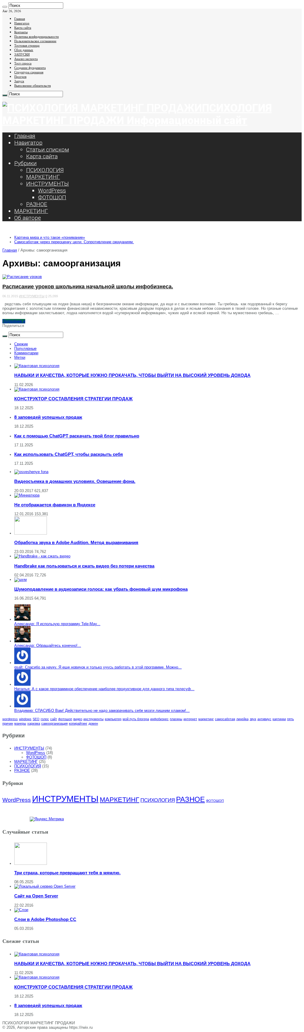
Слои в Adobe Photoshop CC (45, 919)
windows (25, 719)
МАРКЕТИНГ (43, 176)
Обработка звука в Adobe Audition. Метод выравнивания (76, 542)
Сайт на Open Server (36, 895)
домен (93, 723)
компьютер (113, 719)
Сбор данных (23, 50)
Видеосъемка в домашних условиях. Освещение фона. (74, 481)
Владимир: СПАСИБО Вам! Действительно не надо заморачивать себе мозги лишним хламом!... (102, 710)
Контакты (21, 32)
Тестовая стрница (26, 45)
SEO (36, 719)
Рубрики (25, 163)
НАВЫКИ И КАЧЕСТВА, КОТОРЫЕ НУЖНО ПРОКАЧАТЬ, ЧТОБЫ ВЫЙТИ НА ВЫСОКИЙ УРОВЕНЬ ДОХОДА (132, 375)
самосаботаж (225, 719)
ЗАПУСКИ (22, 54)
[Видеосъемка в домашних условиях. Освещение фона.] (31, 472)
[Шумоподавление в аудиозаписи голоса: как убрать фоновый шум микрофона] (20, 579)
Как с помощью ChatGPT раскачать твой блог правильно (76, 435)
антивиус (264, 719)
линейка (242, 719)
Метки (19, 357)
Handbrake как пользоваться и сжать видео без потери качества (84, 565)
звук (253, 719)
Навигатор (21, 23)
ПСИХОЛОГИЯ (45, 170)
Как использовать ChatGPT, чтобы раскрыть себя (68, 454)
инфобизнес (159, 719)
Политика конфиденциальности (36, 36)
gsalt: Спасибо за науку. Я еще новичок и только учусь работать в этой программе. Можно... (98, 667)
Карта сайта (22, 27)
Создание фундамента (30, 67)
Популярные (25, 348)
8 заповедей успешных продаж (48, 417)
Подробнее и (13, 321)
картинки (279, 719)
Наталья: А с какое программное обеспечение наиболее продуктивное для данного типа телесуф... (104, 689)
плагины (176, 719)
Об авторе (27, 217)
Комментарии (26, 353)
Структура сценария (28, 72)
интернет (190, 719)
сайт (53, 719)
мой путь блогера (136, 719)
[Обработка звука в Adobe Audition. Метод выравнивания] (30, 533)
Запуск (19, 81)
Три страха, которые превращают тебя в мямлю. (67, 872)
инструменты (93, 719)
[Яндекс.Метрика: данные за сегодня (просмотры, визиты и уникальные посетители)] (47, 819)
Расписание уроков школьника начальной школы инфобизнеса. (87, 287)
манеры (20, 723)
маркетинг (206, 719)
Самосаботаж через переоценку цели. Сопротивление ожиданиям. (74, 242)
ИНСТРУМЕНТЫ (47, 183)
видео (77, 719)
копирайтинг (78, 723)
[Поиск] (4, 7)
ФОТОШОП (52, 197)
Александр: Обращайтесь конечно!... (47, 645)
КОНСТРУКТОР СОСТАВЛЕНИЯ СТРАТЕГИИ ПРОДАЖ (73, 398)
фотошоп (65, 719)
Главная (19, 18)
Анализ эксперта (26, 58)
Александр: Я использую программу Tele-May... (57, 624)
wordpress (10, 719)
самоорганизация (54, 723)
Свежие (21, 344)
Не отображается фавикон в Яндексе (54, 504)
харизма (33, 723)
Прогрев (20, 76)
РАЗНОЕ (36, 204)
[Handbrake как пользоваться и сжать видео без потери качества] (42, 556)
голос (45, 719)
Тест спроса (22, 63)
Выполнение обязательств (32, 85)
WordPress (52, 190)
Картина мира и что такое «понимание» (49, 237)
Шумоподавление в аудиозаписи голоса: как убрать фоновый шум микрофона (101, 589)
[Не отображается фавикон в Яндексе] (26, 495)
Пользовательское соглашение (35, 41)
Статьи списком (47, 149)
